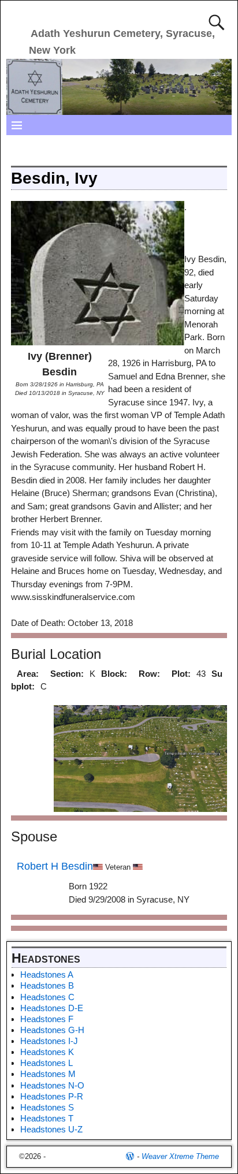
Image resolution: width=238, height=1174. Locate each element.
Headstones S (47, 1107)
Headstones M (48, 1074)
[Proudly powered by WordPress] (130, 1156)
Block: (114, 674)
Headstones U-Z (51, 1129)
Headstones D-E (51, 1008)
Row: (149, 674)
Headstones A (46, 974)
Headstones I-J (49, 1041)
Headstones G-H (52, 1030)
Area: (28, 674)
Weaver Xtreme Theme (180, 1156)
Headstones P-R (51, 1096)
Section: (67, 674)
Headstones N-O (52, 1085)
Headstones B (47, 985)
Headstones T (46, 1118)
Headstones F (46, 1019)
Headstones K (47, 1052)
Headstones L (46, 1063)
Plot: (181, 674)
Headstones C (47, 997)
